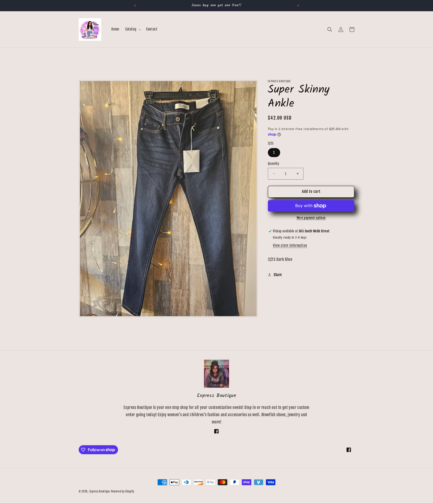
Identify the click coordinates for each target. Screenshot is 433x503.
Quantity (273, 164)
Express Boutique (99, 491)
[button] (132, 29)
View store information (290, 245)
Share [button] (278, 275)
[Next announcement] (298, 5)
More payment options (311, 218)
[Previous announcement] (134, 5)
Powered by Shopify (123, 491)
